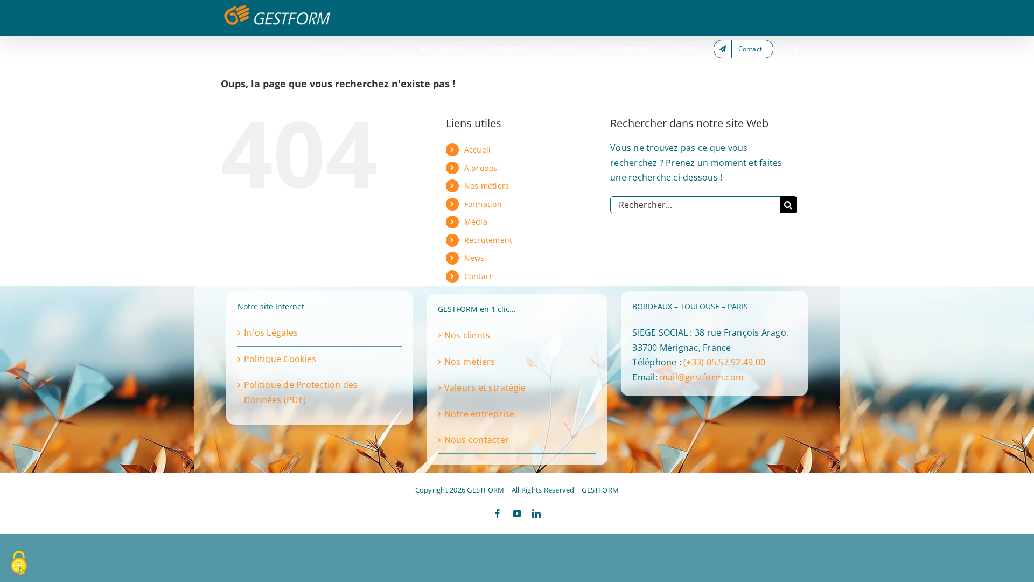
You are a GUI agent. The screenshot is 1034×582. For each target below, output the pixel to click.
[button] (794, 49)
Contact (478, 276)
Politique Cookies (280, 359)
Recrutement (488, 240)
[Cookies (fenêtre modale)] (19, 563)
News (474, 258)
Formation (483, 204)
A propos (481, 168)
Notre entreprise (479, 414)
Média (475, 222)
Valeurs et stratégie (485, 387)
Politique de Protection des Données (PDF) (301, 392)
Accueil (477, 149)
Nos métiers (486, 186)
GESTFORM (600, 490)
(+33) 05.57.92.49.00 (724, 362)
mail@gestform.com (702, 377)
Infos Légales (271, 332)
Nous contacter (476, 440)
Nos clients (467, 335)
